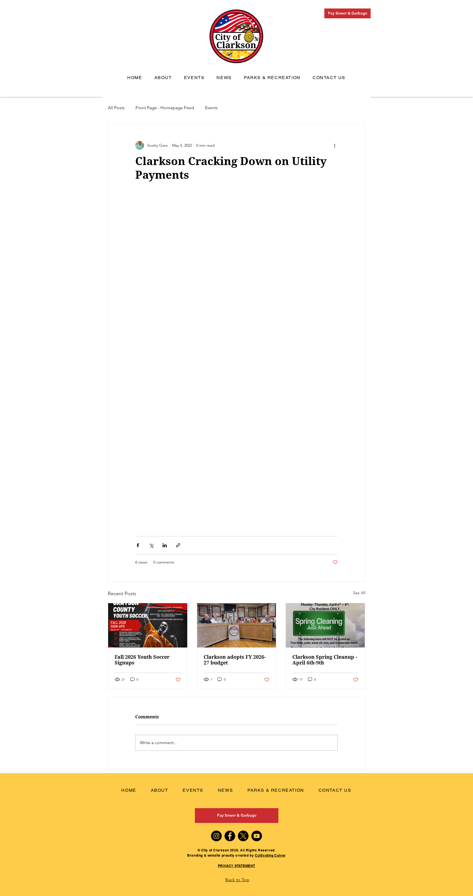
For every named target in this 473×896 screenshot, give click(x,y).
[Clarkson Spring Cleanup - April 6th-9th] (325, 625)
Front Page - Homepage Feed (164, 107)
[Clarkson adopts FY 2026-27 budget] (236, 625)
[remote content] (236, 359)
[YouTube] (256, 836)
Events (211, 107)
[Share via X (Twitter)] (151, 545)
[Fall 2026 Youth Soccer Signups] (147, 625)
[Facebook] (229, 836)
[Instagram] (216, 836)
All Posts (116, 107)
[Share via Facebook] (137, 545)
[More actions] (334, 145)
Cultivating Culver (270, 855)
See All (359, 592)
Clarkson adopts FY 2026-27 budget (235, 660)
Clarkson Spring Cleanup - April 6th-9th (324, 660)
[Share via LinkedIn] (164, 545)
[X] (243, 836)
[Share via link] (178, 545)
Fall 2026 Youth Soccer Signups (142, 660)
